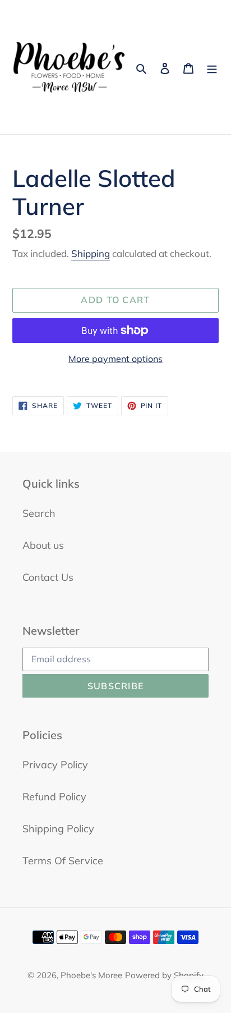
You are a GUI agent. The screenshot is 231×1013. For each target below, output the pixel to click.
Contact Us (47, 577)
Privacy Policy (55, 764)
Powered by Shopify (164, 975)
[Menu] (212, 67)
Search (39, 513)
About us (43, 545)
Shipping (90, 253)
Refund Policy (54, 796)
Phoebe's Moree (91, 975)
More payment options (115, 358)
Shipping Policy (58, 828)
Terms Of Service (62, 860)
